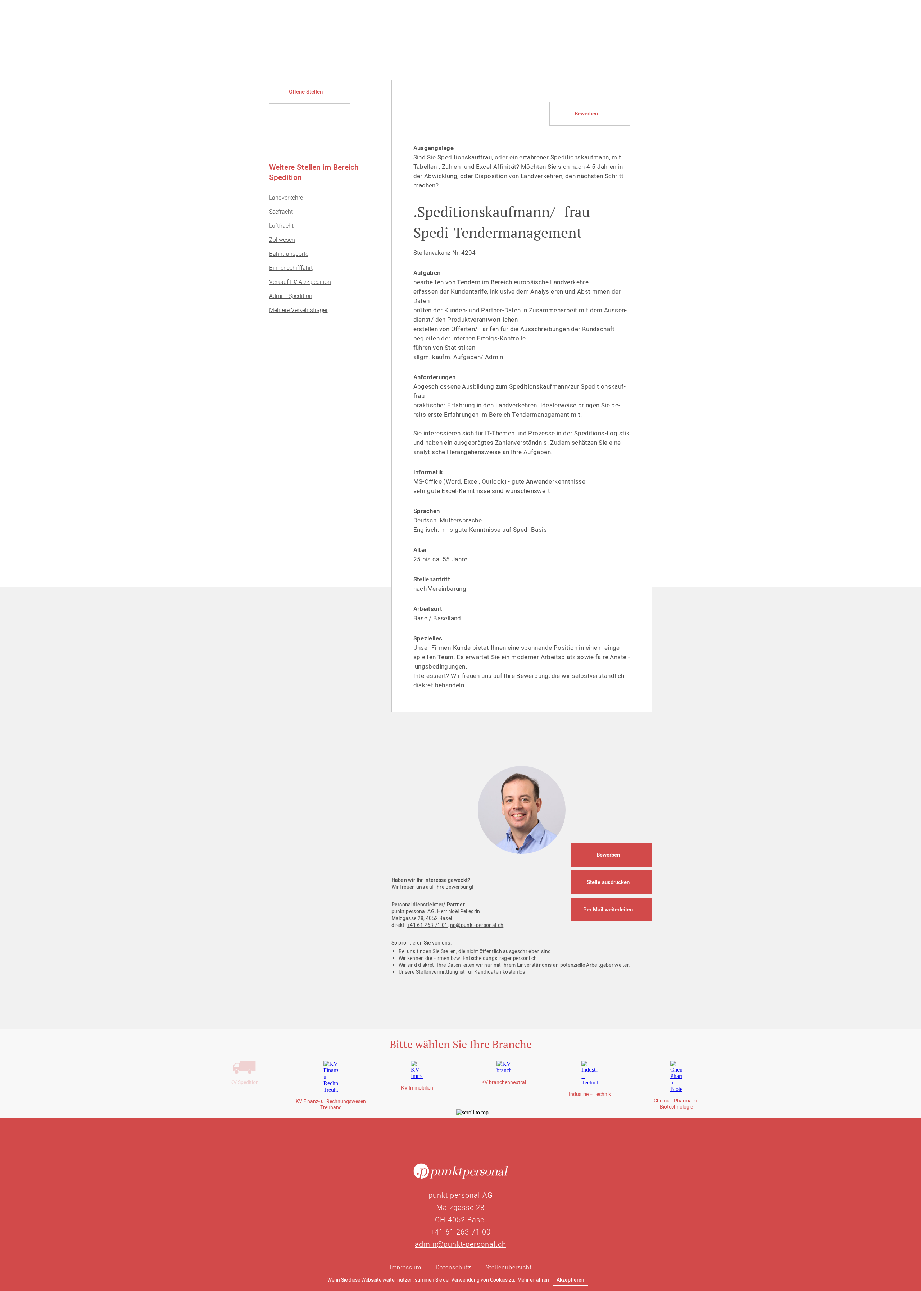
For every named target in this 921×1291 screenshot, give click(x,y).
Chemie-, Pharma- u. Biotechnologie (676, 1104)
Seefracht (281, 212)
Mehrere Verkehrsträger (298, 310)
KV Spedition (244, 1082)
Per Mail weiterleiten (608, 910)
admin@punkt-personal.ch (460, 1244)
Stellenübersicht (509, 1267)
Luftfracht (281, 226)
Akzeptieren (570, 1280)
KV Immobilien (417, 1088)
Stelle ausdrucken (608, 882)
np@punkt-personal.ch (476, 925)
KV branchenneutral (503, 1082)
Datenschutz (453, 1267)
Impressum (405, 1267)
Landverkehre (286, 198)
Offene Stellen (306, 92)
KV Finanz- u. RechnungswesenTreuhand (331, 1104)
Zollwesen (282, 240)
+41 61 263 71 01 (427, 925)
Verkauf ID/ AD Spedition (300, 282)
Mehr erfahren (533, 1280)
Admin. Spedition (290, 296)
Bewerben (586, 114)
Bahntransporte (288, 254)
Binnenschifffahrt (291, 268)
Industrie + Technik (590, 1094)
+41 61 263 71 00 (460, 1232)
